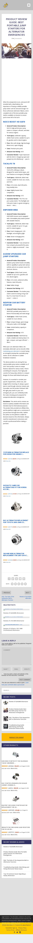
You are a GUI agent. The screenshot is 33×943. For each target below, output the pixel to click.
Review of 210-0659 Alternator (13, 621)
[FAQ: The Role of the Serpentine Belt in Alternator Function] (5, 718)
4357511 (11, 832)
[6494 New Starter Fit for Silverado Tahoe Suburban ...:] (15, 758)
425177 (10, 527)
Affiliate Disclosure (21, 930)
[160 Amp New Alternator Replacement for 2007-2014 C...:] (16, 540)
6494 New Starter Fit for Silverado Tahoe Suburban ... (15, 762)
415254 (10, 560)
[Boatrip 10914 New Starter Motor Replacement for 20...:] (15, 802)
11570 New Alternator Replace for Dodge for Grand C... (16, 453)
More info (8, 461)
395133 (10, 493)
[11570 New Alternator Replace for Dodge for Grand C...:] (16, 438)
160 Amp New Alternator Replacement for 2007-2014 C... (15, 555)
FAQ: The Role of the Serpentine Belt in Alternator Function (19, 718)
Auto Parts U (27, 925)
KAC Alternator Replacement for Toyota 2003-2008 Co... (15, 521)
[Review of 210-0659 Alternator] (16, 617)
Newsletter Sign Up (11, 928)
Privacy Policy (22, 928)
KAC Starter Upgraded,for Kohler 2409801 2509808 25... (14, 784)
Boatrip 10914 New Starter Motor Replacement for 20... (14, 806)
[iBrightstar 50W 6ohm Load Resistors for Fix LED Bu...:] (15, 824)
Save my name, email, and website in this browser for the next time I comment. (15, 674)
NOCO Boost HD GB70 (14, 121)
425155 (10, 458)
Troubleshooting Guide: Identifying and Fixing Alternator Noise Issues (16, 726)
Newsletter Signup (16, 737)
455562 (11, 766)
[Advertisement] (16, 76)
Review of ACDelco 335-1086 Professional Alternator (12, 629)
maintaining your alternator (11, 351)
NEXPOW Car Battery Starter (14, 303)
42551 (10, 788)
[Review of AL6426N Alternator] (16, 609)
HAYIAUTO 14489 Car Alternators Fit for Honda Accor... (15, 487)
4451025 (11, 810)
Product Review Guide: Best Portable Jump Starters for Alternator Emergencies (17, 710)
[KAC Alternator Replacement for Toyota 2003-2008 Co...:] (16, 507)
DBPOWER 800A (10, 210)
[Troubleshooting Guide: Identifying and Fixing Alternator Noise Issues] (5, 726)
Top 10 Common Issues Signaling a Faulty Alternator (14, 874)
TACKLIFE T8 (9, 163)
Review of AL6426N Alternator (13, 613)
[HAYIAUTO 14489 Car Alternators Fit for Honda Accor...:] (16, 472)
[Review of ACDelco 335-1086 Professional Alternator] (16, 625)
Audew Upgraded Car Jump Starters (14, 255)
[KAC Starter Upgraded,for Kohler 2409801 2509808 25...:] (15, 780)
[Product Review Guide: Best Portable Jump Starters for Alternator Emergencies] (5, 710)
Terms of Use (10, 930)
